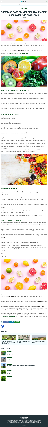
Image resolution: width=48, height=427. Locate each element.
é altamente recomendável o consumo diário (19, 53)
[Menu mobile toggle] (1, 1)
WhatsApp (17, 321)
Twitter (12, 321)
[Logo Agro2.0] (24, 1)
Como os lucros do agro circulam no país (38, 342)
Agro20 (2, 4)
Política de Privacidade (24, 417)
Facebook (7, 321)
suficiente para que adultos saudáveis (8, 316)
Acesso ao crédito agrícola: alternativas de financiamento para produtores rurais (8, 342)
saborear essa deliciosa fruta (10, 137)
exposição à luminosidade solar (25, 202)
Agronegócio (24, 8)
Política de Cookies (24, 418)
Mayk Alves (20, 17)
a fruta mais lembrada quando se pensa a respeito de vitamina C (18, 149)
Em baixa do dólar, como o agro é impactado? (23, 342)
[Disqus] (24, 396)
